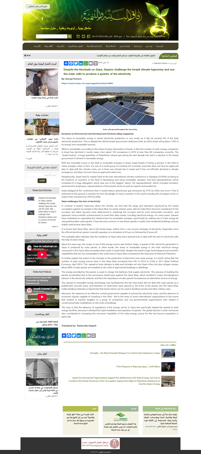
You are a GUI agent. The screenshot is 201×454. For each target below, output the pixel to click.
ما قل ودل (60, 46)
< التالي (48, 106)
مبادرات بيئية (42, 115)
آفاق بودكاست (42, 314)
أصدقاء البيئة (110, 46)
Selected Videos (42, 272)
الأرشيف (37, 46)
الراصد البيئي (125, 46)
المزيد (29, 158)
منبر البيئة (138, 46)
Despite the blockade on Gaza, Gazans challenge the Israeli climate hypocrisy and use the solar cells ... (47, 203)
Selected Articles (160, 63)
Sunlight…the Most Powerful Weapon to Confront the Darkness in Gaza (125, 353)
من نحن (149, 46)
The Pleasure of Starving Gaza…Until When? (138, 367)
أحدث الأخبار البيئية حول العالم (42, 64)
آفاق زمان (42, 354)
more (54, 226)
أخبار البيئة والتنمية (94, 46)
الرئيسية (159, 46)
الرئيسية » (172, 63)
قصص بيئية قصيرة (76, 46)
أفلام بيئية (49, 46)
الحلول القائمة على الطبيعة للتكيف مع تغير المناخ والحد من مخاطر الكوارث (126, 56)
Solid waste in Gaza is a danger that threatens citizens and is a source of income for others (47, 217)
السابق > (54, 106)
